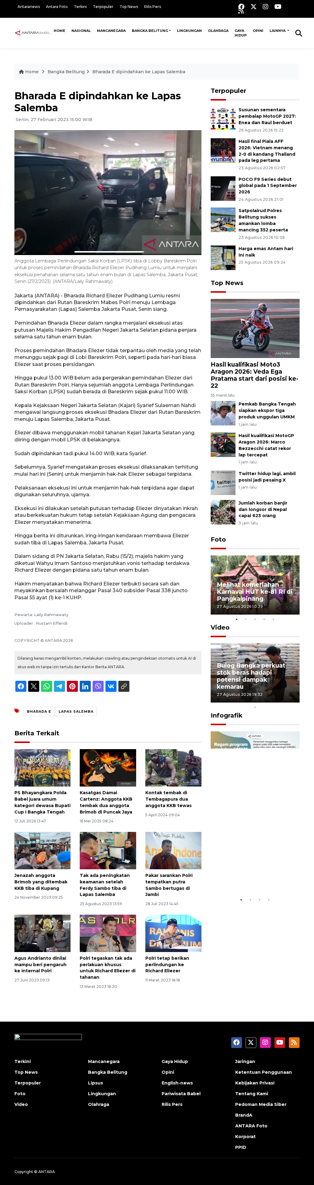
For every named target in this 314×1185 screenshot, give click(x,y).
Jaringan (245, 1061)
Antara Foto (57, 6)
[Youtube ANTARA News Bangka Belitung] (277, 7)
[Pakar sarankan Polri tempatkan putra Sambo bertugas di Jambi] (173, 850)
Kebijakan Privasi (254, 1083)
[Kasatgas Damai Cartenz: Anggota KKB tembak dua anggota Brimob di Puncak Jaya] (108, 767)
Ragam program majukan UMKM (241, 875)
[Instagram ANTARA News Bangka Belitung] (265, 7)
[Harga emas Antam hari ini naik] (223, 257)
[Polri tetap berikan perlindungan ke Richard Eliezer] (173, 933)
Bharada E (39, 711)
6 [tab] (264, 699)
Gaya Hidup (241, 33)
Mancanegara (111, 31)
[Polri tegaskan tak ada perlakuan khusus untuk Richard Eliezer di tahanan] (108, 933)
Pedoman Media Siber (260, 1104)
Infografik (227, 715)
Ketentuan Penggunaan (263, 1072)
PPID (240, 1147)
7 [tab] (273, 699)
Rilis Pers (152, 6)
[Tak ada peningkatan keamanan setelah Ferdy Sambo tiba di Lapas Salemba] (108, 850)
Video (220, 627)
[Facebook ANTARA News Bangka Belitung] (241, 7)
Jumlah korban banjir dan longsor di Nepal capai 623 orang (263, 509)
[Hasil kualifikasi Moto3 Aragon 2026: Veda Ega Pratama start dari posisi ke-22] (255, 328)
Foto (218, 539)
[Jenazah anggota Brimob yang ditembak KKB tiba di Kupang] (42, 850)
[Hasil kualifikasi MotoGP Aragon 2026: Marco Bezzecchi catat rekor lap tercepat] (223, 444)
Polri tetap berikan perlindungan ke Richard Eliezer (167, 964)
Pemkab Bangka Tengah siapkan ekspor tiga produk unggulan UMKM (267, 410)
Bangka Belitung (150, 31)
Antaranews (28, 6)
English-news (177, 1083)
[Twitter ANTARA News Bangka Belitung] (254, 7)
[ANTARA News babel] (32, 33)
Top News (129, 6)
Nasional (81, 31)
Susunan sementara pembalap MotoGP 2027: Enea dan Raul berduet (267, 116)
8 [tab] (283, 699)
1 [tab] (237, 619)
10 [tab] (255, 707)
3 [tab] (255, 619)
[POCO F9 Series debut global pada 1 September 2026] (223, 188)
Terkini (80, 6)
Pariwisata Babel (181, 1093)
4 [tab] (264, 619)
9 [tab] (292, 699)
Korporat (245, 1136)
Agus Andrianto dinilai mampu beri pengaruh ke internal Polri (40, 964)
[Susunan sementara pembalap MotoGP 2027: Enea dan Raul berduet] (223, 118)
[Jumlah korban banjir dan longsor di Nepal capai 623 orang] (223, 512)
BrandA (243, 1115)
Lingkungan (189, 31)
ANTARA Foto (251, 1126)
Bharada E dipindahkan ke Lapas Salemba (138, 71)
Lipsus (95, 1083)
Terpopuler (103, 6)
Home (59, 31)
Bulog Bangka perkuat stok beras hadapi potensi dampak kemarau (251, 676)
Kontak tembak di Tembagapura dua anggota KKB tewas (168, 799)
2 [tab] (246, 619)
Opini (258, 31)
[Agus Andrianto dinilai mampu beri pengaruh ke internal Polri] (42, 933)
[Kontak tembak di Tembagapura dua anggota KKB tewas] (173, 767)
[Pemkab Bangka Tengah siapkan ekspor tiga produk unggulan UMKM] (223, 413)
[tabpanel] (255, 585)
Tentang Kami (251, 1093)
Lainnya (278, 31)
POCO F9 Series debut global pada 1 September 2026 (268, 186)
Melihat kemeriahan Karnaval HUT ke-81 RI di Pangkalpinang (255, 591)
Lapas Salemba (76, 711)
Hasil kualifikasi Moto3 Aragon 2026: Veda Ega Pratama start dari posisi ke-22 (254, 375)
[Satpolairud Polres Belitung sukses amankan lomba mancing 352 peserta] (223, 220)
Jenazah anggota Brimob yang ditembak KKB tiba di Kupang (40, 882)
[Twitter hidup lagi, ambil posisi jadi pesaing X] (223, 482)
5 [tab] (273, 619)
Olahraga (218, 31)
